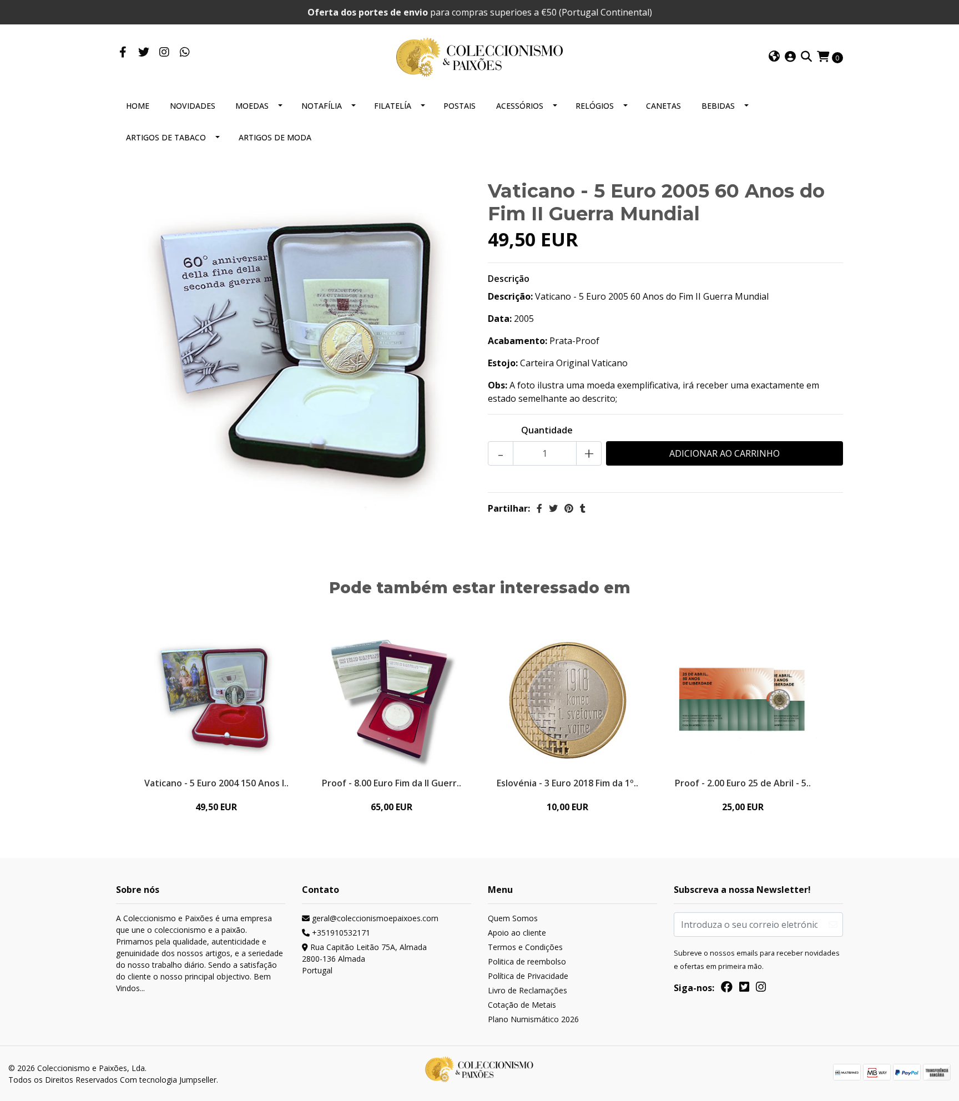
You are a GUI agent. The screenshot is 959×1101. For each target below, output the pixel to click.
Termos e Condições (525, 947)
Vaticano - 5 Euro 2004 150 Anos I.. (216, 783)
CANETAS (663, 105)
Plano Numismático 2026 (533, 1019)
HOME (137, 105)
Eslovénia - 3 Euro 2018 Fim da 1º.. (567, 783)
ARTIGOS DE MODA (275, 137)
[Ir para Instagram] (164, 53)
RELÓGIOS (595, 105)
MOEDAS (252, 105)
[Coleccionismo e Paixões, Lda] (479, 56)
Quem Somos (513, 918)
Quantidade (547, 430)
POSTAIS (459, 105)
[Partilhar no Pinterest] (568, 508)
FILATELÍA (392, 105)
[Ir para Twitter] (143, 53)
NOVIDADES (192, 105)
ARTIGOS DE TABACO (166, 137)
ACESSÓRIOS (519, 105)
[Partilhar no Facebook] (539, 508)
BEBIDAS (718, 105)
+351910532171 (340, 932)
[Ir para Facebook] (123, 53)
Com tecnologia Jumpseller (168, 1079)
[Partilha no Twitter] (553, 508)
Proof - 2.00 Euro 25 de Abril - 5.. (743, 783)
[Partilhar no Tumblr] (583, 508)
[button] (774, 57)
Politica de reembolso (527, 961)
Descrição (508, 278)
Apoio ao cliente (517, 932)
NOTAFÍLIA (321, 105)
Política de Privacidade (528, 976)
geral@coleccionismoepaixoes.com (374, 918)
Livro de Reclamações (527, 990)
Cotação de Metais (522, 1004)
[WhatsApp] (184, 53)
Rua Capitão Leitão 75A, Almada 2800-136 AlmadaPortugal (364, 959)
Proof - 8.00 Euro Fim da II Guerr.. (391, 783)
